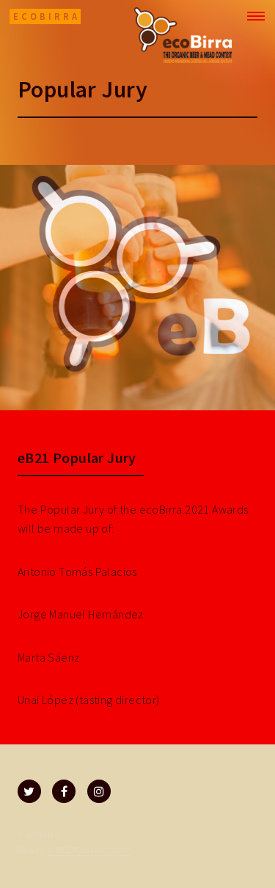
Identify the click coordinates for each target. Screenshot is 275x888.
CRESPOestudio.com (90, 849)
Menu (251, 16)
